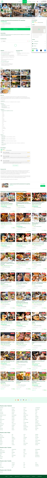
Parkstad (25, 423)
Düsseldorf (13, 452)
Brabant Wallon (2, 437)
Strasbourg (36, 464)
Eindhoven (13, 416)
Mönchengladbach (37, 449)
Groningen (13, 425)
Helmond (13, 429)
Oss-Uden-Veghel (26, 422)
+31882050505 (39, 476)
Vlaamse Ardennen (37, 440)
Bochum (1, 453)
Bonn (0, 455)
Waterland (36, 422)
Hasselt (13, 440)
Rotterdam (25, 428)
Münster (36, 450)
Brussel (1, 440)
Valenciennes (37, 465)
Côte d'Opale (1, 467)
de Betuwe (1, 425)
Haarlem (13, 426)
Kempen (13, 441)
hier (2, 61)
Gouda (12, 422)
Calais (1, 465)
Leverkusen (25, 453)
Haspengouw (13, 438)
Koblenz (25, 449)
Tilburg (36, 410)
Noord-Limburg (26, 419)
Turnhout (36, 438)
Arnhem (1, 416)
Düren (12, 450)
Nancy (24, 464)
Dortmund (1, 456)
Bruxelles (1, 441)
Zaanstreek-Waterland (38, 425)
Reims (24, 467)
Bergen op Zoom (2, 419)
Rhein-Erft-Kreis (37, 456)
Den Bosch (1, 428)
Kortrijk (13, 443)
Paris (24, 465)
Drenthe (13, 413)
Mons (24, 440)
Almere (1, 410)
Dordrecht (13, 412)
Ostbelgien (36, 434)
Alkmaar (1, 409)
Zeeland (36, 426)
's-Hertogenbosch (37, 407)
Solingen (1, 458)
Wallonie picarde (37, 443)
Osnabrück (36, 453)
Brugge (1, 438)
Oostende (25, 444)
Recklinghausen (37, 455)
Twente (36, 412)
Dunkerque (13, 462)
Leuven (24, 434)
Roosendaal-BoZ (26, 426)
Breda (1, 422)
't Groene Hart (14, 423)
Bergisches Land (2, 450)
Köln (24, 452)
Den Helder (13, 407)
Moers (24, 455)
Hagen (12, 456)
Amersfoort (1, 412)
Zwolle (36, 429)
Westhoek (36, 444)
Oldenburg (36, 452)
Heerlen (13, 428)
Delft (0, 426)
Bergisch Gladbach (2, 452)
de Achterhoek (2, 423)
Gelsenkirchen (14, 455)
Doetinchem (13, 410)
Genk (12, 434)
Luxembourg (25, 437)
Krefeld (24, 450)
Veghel (36, 419)
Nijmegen (25, 416)
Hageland (13, 437)
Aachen (1, 449)
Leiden (24, 412)
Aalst (0, 434)
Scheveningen (25, 429)
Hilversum (25, 407)
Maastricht (25, 413)
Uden (36, 413)
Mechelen (25, 438)
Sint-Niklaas (37, 437)
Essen (12, 453)
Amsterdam (1, 413)
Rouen (36, 462)
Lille (12, 467)
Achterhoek (1, 407)
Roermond (25, 425)
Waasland (36, 441)
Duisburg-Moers (14, 449)
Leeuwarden (25, 410)
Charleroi (1, 443)
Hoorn (24, 409)
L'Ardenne (13, 444)
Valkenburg (36, 416)
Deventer (13, 409)
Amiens (1, 462)
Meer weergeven (15, 165)
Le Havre (13, 465)
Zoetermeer (36, 428)
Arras (0, 464)
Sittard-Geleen (37, 409)
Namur (24, 441)
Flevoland (13, 419)
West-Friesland (37, 423)
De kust (1, 444)
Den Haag (1, 429)
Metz (24, 462)
